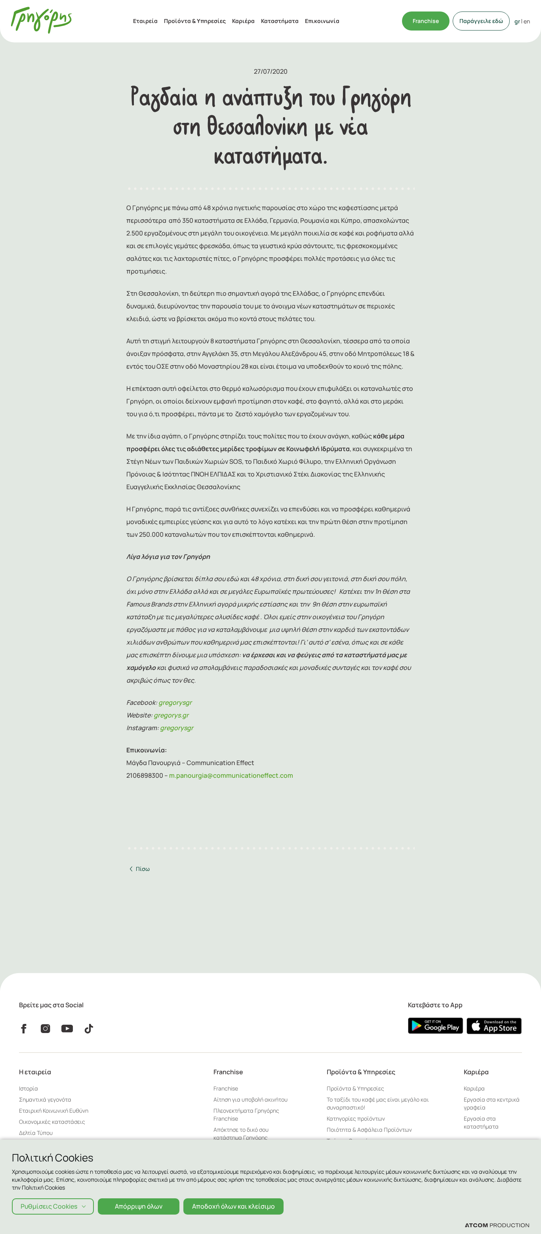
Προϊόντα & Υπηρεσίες (195, 21)
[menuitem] (145, 21)
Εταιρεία (145, 21)
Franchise (426, 21)
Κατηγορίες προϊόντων (356, 1118)
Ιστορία (28, 1088)
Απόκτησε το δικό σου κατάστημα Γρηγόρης (241, 1133)
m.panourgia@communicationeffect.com (231, 775)
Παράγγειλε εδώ (481, 21)
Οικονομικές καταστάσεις (52, 1121)
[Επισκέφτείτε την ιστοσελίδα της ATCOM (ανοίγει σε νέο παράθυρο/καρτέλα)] (497, 1225)
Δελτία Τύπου (36, 1132)
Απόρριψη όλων (138, 1206)
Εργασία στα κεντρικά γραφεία (492, 1103)
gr (517, 21)
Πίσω (143, 868)
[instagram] (45, 1029)
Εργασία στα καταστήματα (481, 1122)
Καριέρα (243, 21)
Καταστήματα (280, 21)
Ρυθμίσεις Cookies (49, 1206)
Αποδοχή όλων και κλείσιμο (233, 1206)
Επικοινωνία (322, 21)
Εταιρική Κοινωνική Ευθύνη (53, 1110)
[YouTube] (67, 1029)
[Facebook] (23, 1029)
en (527, 21)
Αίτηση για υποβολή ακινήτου (250, 1099)
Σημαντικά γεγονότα (45, 1099)
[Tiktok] (89, 1029)
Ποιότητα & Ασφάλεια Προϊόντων (369, 1129)
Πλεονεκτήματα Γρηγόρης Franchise (246, 1114)
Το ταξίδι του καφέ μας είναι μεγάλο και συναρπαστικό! (378, 1103)
